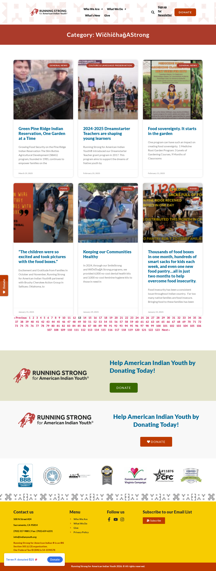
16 (95, 317)
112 (83, 329)
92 (115, 325)
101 (165, 325)
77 (37, 325)
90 (105, 325)
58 (126, 321)
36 (199, 317)
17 (100, 317)
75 (26, 325)
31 (173, 317)
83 (68, 325)
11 (69, 317)
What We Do (115, 9)
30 (168, 317)
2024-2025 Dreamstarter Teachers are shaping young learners (106, 133)
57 (121, 321)
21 (121, 317)
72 (199, 321)
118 (123, 329)
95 (131, 325)
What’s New (92, 15)
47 (68, 321)
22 (126, 317)
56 (115, 321)
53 (100, 321)
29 (163, 317)
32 (178, 317)
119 (130, 329)
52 (95, 321)
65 (163, 321)
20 (116, 317)
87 (89, 325)
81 (58, 325)
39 (27, 321)
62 (147, 321)
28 (157, 317)
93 (121, 325)
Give (107, 15)
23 (131, 317)
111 (76, 329)
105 (192, 325)
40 (32, 321)
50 (84, 321)
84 (73, 325)
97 (141, 325)
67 (173, 321)
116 (110, 329)
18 (105, 317)
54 (105, 321)
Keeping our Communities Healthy (107, 254)
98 (147, 325)
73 (16, 325)
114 (96, 329)
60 (136, 321)
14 (84, 317)
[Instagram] (122, 519)
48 (74, 321)
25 (142, 317)
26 (147, 317)
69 (183, 321)
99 (152, 325)
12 (74, 317)
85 (79, 325)
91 (110, 325)
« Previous (20, 317)
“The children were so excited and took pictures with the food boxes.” (42, 256)
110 (69, 329)
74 (21, 325)
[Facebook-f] (109, 519)
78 (42, 325)
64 (157, 321)
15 (89, 317)
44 (53, 321)
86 (84, 325)
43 (47, 321)
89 (100, 325)
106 (199, 325)
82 (63, 325)
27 (152, 317)
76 (32, 325)
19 (110, 317)
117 (117, 329)
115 (103, 329)
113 (90, 329)
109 (63, 329)
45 (58, 321)
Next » (166, 329)
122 (150, 329)
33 (184, 317)
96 (136, 325)
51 (89, 321)
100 (158, 325)
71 (194, 321)
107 (49, 329)
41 (37, 321)
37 (16, 321)
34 (189, 317)
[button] (153, 12)
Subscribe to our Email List (167, 511)
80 (53, 325)
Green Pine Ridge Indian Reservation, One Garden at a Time (42, 133)
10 (63, 317)
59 (131, 321)
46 (63, 321)
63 (152, 321)
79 (47, 325)
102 (172, 325)
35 (194, 317)
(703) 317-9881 (22, 531)
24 (137, 317)
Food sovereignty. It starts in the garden (172, 131)
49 (79, 321)
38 (21, 321)
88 (94, 325)
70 (189, 321)
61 (142, 321)
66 (168, 321)
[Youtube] (116, 519)
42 (42, 321)
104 (185, 325)
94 (126, 325)
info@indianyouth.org (25, 536)
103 (178, 325)
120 (137, 329)
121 (144, 329)
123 (157, 329)
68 (178, 321)
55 (110, 321)
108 (56, 329)
